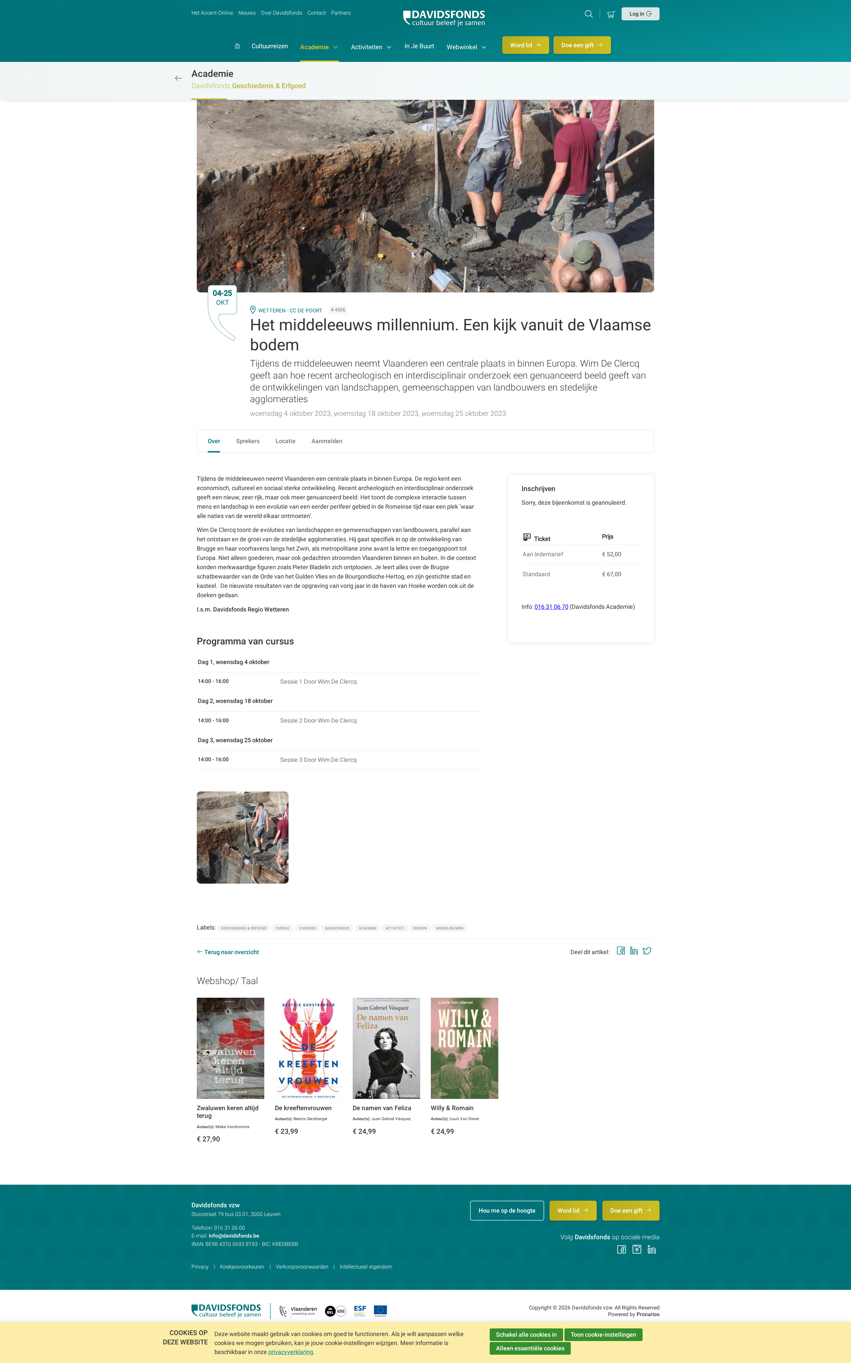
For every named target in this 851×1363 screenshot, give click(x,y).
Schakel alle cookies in (526, 1334)
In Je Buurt (419, 46)
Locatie (286, 440)
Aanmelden (326, 440)
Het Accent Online (212, 13)
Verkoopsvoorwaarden (302, 1267)
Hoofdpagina (237, 52)
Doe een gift (578, 45)
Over (214, 440)
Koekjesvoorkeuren (242, 1267)
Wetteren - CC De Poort (290, 310)
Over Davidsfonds (281, 13)
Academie (315, 47)
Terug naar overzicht (231, 951)
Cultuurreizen (270, 46)
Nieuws (247, 13)
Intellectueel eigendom (366, 1267)
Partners (341, 13)
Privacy (200, 1267)
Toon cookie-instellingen (603, 1334)
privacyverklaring (290, 1351)
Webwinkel (463, 47)
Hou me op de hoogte (507, 1210)
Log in (637, 14)
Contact (316, 13)
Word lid (522, 45)
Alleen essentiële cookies (530, 1348)
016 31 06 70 (551, 606)
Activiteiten (367, 47)
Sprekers (248, 440)
